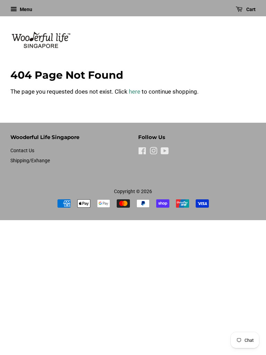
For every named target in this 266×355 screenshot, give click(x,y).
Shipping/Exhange (30, 161)
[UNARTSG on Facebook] (142, 152)
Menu (25, 9)
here (134, 91)
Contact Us (22, 151)
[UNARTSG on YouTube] (165, 152)
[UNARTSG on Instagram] (153, 152)
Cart (250, 9)
